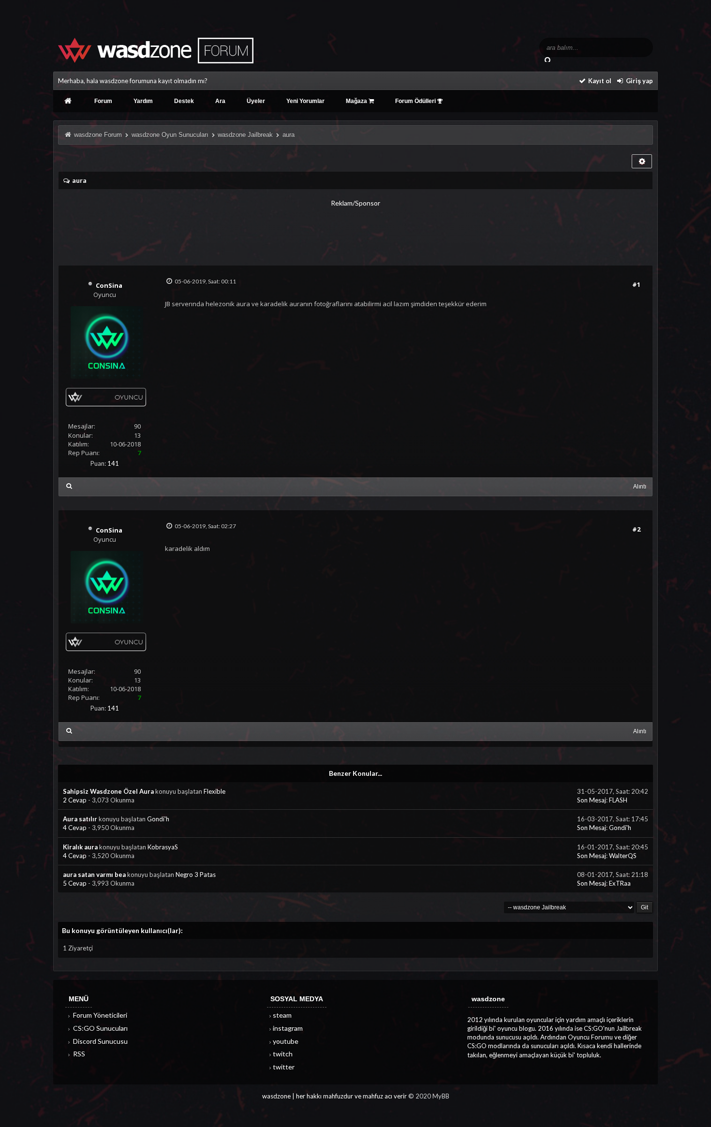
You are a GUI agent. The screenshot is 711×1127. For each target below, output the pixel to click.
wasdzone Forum (98, 134)
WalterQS (623, 856)
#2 (636, 529)
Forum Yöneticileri (99, 1015)
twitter (284, 1067)
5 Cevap (75, 883)
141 (113, 463)
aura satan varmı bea (94, 874)
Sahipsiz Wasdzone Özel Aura (108, 791)
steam (282, 1015)
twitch (283, 1054)
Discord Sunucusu (100, 1041)
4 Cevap (75, 827)
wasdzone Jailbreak (245, 134)
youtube (285, 1041)
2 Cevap (75, 800)
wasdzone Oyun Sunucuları (170, 134)
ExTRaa (620, 883)
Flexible (214, 791)
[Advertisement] (355, 230)
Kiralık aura (80, 847)
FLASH (618, 800)
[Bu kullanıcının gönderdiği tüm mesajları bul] (69, 486)
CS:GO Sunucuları (100, 1028)
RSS (78, 1054)
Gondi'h (158, 819)
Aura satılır (80, 819)
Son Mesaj (591, 800)
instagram (288, 1028)
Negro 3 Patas (196, 874)
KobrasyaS (163, 847)
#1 (636, 284)
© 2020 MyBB (428, 1096)
